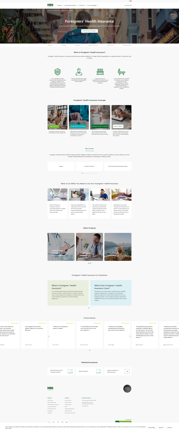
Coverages (77, 45)
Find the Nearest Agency (89, 30)
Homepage (50, 10)
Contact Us (81, 5)
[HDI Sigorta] (50, 5)
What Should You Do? (93, 45)
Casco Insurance (68, 400)
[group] (61, 247)
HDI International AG (52, 402)
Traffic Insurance (68, 402)
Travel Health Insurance (69, 408)
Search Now (127, 5)
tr (129, 1)
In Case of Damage (91, 5)
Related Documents (127, 45)
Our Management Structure (53, 404)
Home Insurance (68, 404)
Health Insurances (56, 10)
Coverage (64, 45)
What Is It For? (110, 45)
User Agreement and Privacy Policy (89, 400)
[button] (130, 336)
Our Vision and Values (52, 406)
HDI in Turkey (50, 400)
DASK (66, 406)
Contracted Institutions (70, 5)
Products (59, 5)
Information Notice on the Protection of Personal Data (87, 403)
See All (89, 263)
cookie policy (133, 426)
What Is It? (50, 45)
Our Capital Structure (52, 408)
